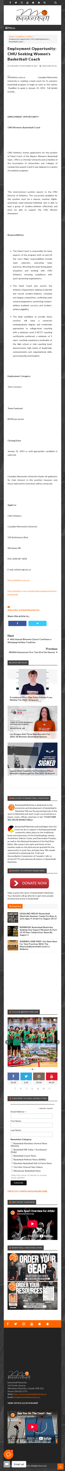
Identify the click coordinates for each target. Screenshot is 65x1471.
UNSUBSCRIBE (40, 1191)
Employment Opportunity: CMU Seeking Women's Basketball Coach (32, 53)
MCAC (29, 36)
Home (11, 36)
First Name (16, 1121)
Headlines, (47, 66)
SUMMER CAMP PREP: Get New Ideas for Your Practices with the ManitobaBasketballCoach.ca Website (38, 945)
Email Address (18, 1111)
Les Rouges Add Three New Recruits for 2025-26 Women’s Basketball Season (30, 735)
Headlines (20, 36)
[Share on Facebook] (17, 623)
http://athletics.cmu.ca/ (19, 580)
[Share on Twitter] (37, 623)
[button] (7, 1042)
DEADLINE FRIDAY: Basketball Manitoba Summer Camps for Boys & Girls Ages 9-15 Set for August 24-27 (38, 916)
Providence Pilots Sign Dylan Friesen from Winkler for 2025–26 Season (31, 698)
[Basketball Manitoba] (32, 15)
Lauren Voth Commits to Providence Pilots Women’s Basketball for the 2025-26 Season (32, 772)
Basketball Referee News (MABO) (30, 1159)
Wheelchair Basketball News (27, 1171)
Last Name (16, 1130)
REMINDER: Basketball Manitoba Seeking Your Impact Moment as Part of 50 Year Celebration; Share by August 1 (38, 931)
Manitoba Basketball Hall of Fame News (33, 1163)
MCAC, (54, 66)
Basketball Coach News (25, 1156)
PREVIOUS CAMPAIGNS (19, 1191)
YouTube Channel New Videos (28, 1167)
